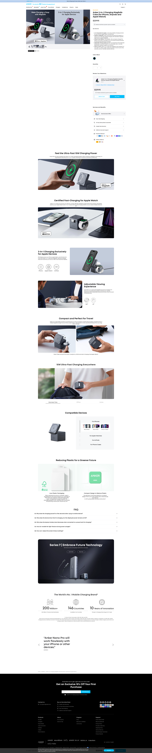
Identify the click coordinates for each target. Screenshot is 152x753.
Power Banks (41, 723)
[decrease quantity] (94, 67)
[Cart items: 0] (125, 4)
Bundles (40, 719)
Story (77, 719)
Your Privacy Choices (82, 747)
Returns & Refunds (100, 721)
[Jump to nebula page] (84, 740)
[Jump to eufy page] (66, 740)
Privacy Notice (73, 747)
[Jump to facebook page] (101, 702)
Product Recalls (99, 734)
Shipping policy (58, 747)
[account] (122, 4)
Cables (39, 729)
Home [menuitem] (101, 402)
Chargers (40, 721)
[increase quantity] (101, 67)
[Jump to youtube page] (105, 702)
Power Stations (41, 731)
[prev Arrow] (38, 644)
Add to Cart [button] (102, 96)
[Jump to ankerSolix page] (74, 740)
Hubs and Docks (41, 725)
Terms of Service (99, 729)
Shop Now (81, 551)
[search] (120, 4)
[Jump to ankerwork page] (91, 740)
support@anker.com (46, 704)
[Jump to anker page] (41, 742)
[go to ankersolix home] (30, 1)
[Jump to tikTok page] (110, 702)
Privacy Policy (84, 694)
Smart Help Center (100, 719)
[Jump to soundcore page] (58, 740)
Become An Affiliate (80, 721)
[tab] (95, 426)
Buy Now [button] (117, 96)
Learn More (71, 551)
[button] (28, 27)
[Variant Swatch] (94, 58)
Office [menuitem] (78, 402)
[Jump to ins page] (108, 702)
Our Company (60, 719)
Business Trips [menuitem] (53, 402)
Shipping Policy (99, 727)
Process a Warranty (100, 725)
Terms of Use (76, 694)
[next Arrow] (113, 644)
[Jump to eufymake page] (52, 744)
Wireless (43, 671)
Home (39, 671)
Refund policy (66, 747)
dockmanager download (101, 731)
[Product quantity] (97, 67)
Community (79, 723)
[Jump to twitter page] (103, 702)
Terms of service (93, 747)
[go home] (40, 4)
